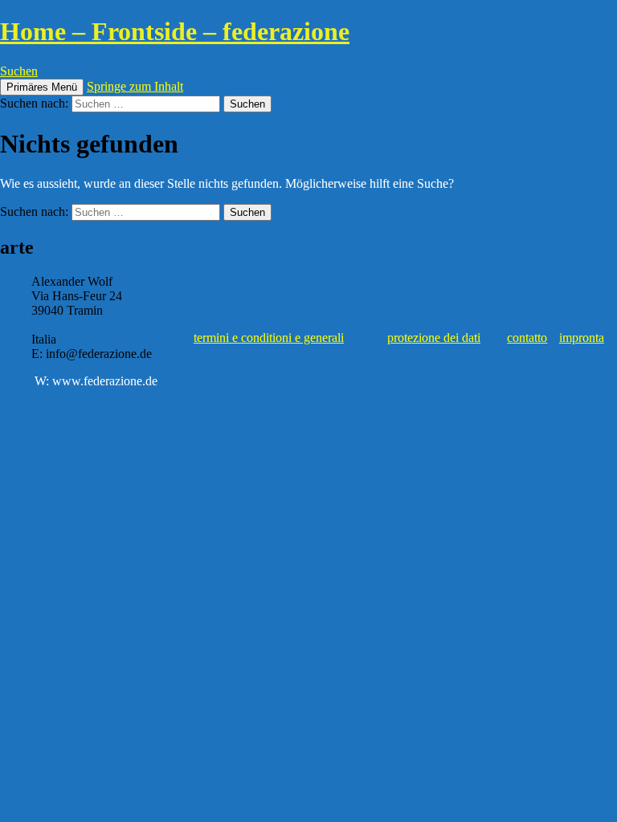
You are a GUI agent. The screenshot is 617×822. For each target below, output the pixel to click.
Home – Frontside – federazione (174, 31)
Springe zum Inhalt (135, 86)
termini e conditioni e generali (269, 337)
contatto (527, 337)
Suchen (19, 71)
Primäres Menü (41, 87)
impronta (581, 337)
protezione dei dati (433, 337)
